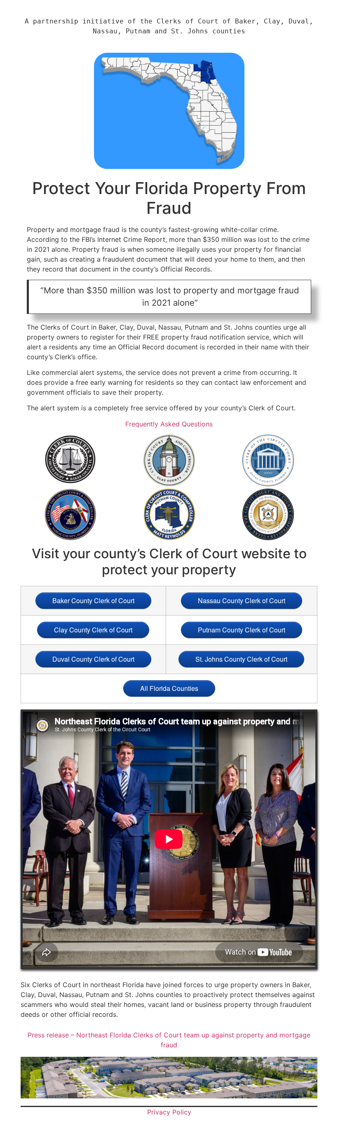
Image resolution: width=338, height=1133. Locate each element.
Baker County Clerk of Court (93, 600)
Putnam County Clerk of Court (241, 629)
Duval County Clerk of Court (93, 659)
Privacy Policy (169, 1112)
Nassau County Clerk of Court (241, 600)
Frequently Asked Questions (169, 424)
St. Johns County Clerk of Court (241, 659)
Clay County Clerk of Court (93, 629)
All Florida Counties (169, 688)
